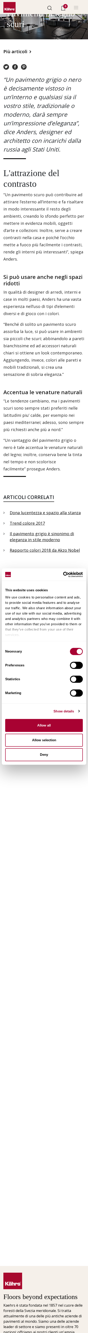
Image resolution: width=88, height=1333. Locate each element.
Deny (44, 754)
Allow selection (44, 740)
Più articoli (15, 51)
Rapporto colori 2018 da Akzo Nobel (45, 550)
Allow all (44, 725)
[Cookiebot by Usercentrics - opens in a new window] (63, 574)
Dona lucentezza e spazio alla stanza (45, 512)
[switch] (76, 665)
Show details (63, 711)
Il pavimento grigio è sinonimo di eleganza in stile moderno (42, 536)
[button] (49, 8)
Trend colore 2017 (27, 523)
